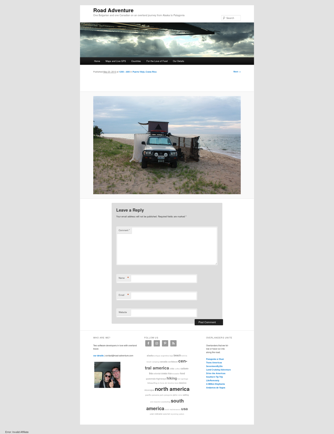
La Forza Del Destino (166, 383)
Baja (171, 355)
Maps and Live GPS (116, 61)
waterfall (166, 414)
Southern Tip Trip (214, 376)
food (182, 373)
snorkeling (165, 401)
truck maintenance (173, 409)
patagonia (168, 395)
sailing (186, 394)
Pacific (148, 394)
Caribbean (173, 361)
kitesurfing (152, 382)
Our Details (178, 61)
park (162, 395)
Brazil (149, 362)
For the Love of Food (157, 61)
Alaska (150, 355)
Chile (172, 368)
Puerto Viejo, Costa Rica (145, 71)
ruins (180, 395)
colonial (157, 373)
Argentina (165, 355)
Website (123, 312)
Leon (176, 383)
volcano (158, 413)
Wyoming (174, 414)
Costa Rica (166, 373)
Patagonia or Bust (215, 359)
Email (124, 295)
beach (177, 355)
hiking (172, 378)
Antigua (157, 355)
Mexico (182, 382)
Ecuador (176, 373)
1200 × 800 (124, 71)
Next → (237, 71)
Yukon (181, 414)
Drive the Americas (215, 373)
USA (184, 408)
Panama (155, 395)
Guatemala (151, 378)
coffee (177, 369)
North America (172, 388)
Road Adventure (113, 10)
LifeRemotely (212, 380)
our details (98, 355)
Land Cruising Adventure (218, 369)
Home (97, 61)
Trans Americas (214, 362)
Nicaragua (149, 390)
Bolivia (184, 355)
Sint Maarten (155, 402)
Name (124, 278)
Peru (175, 394)
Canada (163, 361)
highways (161, 378)
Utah (152, 413)
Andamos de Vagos (215, 387)
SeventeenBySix (214, 366)
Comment (124, 230)
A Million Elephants (215, 383)
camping (155, 362)
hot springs (182, 378)
